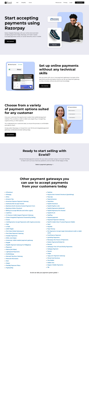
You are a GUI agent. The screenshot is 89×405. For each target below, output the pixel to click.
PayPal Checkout (52, 203)
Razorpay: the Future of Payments (57, 240)
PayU (49, 224)
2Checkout (9, 192)
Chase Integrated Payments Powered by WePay (21, 217)
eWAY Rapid (9, 229)
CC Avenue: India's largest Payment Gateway (19, 215)
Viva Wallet (50, 260)
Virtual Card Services (53, 258)
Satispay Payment (52, 249)
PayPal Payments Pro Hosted (56, 210)
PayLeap (50, 197)
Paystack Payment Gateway (56, 219)
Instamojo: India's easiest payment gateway (19, 240)
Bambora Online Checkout (14, 208)
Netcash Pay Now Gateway (14, 256)
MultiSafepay (10, 254)
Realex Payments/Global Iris (55, 242)
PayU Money (51, 229)
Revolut (49, 244)
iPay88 (8, 242)
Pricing (65, 2)
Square (49, 251)
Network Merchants (12, 258)
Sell (17, 2)
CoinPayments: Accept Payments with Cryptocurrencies (23, 222)
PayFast (49, 192)
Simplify (23, 2)
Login (70, 2)
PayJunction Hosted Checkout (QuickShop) (60, 194)
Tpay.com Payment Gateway (56, 256)
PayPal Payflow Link (53, 206)
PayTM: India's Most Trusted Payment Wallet (61, 222)
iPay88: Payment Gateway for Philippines (18, 245)
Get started (79, 2)
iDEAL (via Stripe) (11, 238)
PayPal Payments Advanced (56, 208)
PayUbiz (49, 226)
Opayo (8, 263)
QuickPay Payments (53, 237)
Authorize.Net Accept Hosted (15, 203)
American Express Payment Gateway (17, 201)
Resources (58, 2)
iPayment (9, 247)
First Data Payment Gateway (15, 233)
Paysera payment (52, 217)
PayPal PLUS (51, 213)
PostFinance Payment (54, 235)
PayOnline (50, 201)
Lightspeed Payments (13, 251)
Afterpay (8, 194)
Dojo (7, 224)
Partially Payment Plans (13, 265)
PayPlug (49, 215)
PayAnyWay (9, 267)
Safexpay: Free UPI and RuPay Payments (59, 246)
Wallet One (50, 262)
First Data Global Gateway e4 (15, 231)
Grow (30, 2)
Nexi (7, 261)
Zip (48, 267)
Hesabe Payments (11, 235)
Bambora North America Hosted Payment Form (20, 206)
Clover (8, 219)
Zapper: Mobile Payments (55, 265)
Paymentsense (52, 199)
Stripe (49, 253)
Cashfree (9, 213)
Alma (7, 197)
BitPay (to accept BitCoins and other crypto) (19, 210)
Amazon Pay (10, 199)
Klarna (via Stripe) (11, 249)
